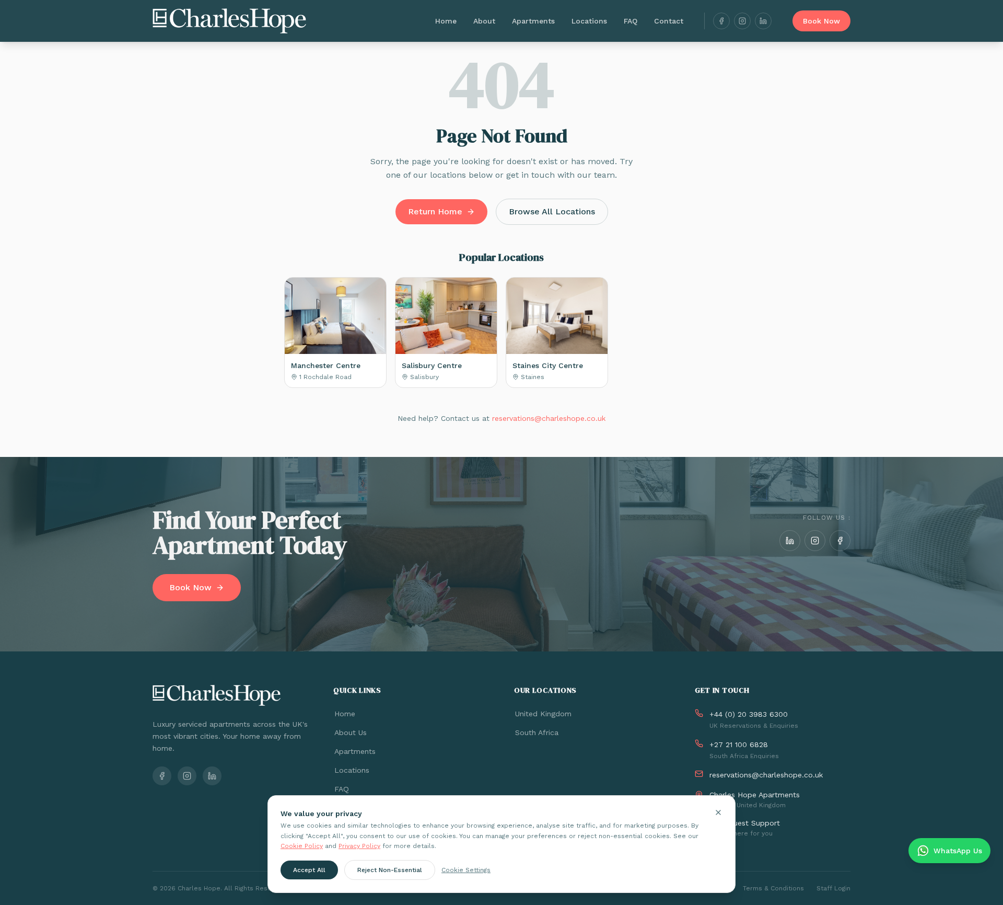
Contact (668, 21)
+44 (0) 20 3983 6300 (748, 714)
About (484, 21)
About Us (350, 732)
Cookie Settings (466, 869)
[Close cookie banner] (718, 812)
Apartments (533, 21)
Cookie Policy (302, 846)
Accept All (309, 869)
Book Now (821, 21)
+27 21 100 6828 (738, 744)
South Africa (536, 732)
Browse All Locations (552, 211)
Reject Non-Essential (389, 869)
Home (446, 21)
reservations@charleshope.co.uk (548, 418)
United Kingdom (543, 713)
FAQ (630, 21)
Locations (589, 21)
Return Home (435, 211)
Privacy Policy (359, 846)
